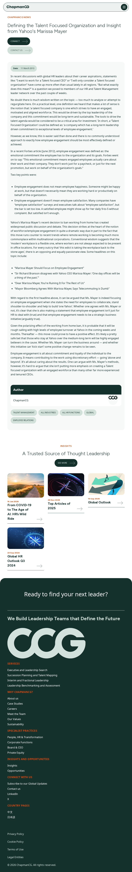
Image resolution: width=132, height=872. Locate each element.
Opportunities (16, 770)
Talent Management (23, 412)
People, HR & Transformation (25, 737)
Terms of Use (15, 849)
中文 (10, 812)
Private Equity (15, 752)
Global (90, 412)
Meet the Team (16, 714)
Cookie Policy (15, 841)
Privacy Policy (15, 834)
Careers (12, 709)
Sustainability (15, 724)
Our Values (14, 719)
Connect (15, 41)
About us (12, 698)
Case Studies (15, 703)
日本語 (11, 817)
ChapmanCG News (19, 17)
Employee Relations (23, 420)
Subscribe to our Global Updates (27, 783)
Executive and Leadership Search (27, 670)
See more (62, 462)
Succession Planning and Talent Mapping (32, 675)
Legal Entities (15, 857)
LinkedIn (12, 794)
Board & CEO (15, 747)
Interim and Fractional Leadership (28, 680)
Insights (12, 765)
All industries (48, 412)
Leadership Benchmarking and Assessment (33, 685)
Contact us (17, 50)
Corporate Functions (20, 742)
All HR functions (71, 412)
